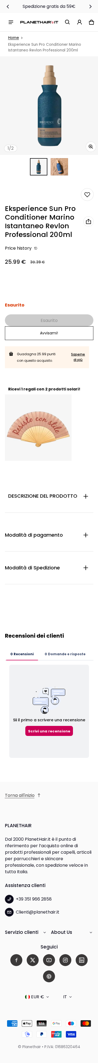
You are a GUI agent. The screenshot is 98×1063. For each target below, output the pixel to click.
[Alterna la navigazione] (11, 22)
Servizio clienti (21, 932)
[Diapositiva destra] (90, 6)
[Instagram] (65, 960)
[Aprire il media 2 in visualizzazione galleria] (59, 166)
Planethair (31, 1046)
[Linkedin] (82, 960)
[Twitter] (33, 960)
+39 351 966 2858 (34, 899)
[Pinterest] (49, 976)
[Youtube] (49, 960)
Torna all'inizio (20, 795)
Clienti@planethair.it (37, 912)
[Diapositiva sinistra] (8, 6)
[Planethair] (39, 22)
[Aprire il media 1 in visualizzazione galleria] (38, 166)
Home (13, 37)
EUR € (37, 997)
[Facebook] (16, 960)
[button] (68, 22)
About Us (61, 932)
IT (65, 997)
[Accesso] (79, 22)
